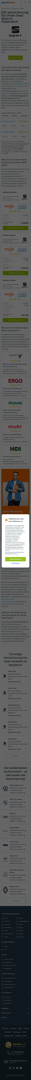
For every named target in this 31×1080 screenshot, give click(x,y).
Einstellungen (15, 563)
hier (17, 553)
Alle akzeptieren (15, 559)
